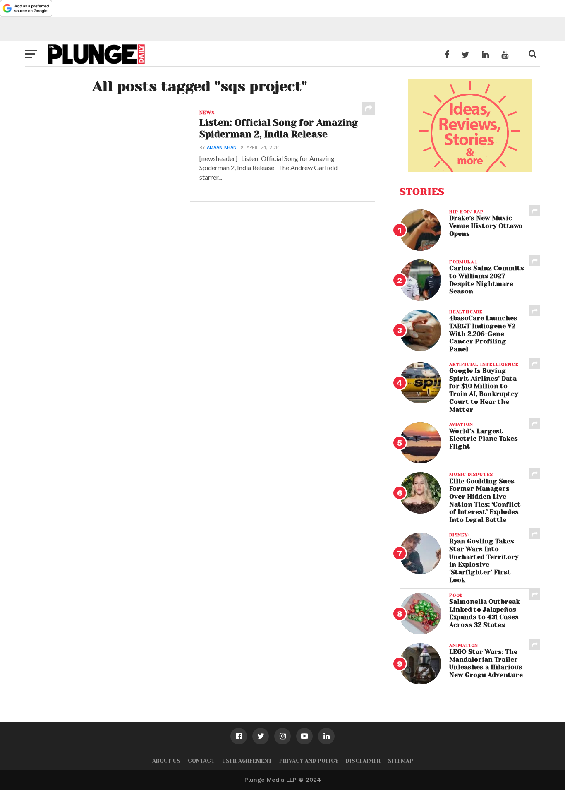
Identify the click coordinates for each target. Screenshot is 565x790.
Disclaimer (363, 761)
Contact (201, 761)
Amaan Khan (222, 147)
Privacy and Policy (308, 761)
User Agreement (247, 761)
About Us (166, 761)
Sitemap (400, 761)
